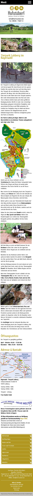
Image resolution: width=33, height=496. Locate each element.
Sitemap (16, 490)
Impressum (16, 488)
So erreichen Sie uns (16, 486)
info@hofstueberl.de (16, 19)
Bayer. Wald (23, 418)
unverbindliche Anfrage (16, 484)
